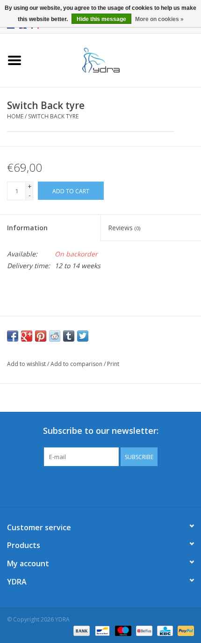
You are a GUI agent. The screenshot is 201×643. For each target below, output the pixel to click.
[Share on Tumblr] (68, 336)
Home (15, 116)
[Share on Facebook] (12, 336)
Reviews (124, 227)
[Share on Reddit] (54, 336)
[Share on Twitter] (82, 336)
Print (113, 364)
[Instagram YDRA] (134, 485)
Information (27, 227)
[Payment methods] (80, 630)
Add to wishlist (26, 364)
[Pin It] (40, 336)
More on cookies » (159, 19)
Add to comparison (77, 364)
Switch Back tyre (53, 116)
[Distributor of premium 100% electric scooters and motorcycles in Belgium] (115, 59)
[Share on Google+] (26, 336)
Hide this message (101, 19)
